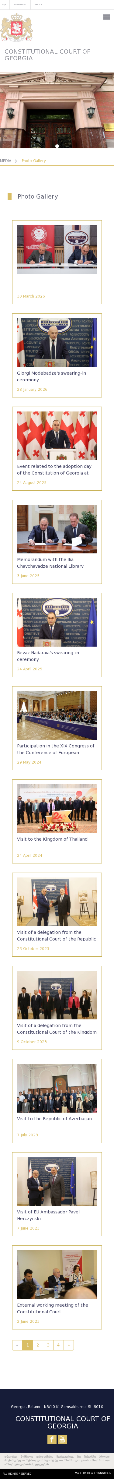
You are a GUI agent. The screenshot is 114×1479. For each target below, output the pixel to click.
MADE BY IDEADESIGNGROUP (93, 1473)
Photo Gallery (34, 160)
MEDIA (5, 160)
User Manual (20, 4)
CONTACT (38, 4)
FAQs (4, 4)
